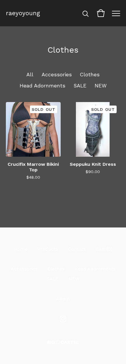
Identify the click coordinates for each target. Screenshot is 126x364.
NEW (101, 86)
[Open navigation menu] (116, 13)
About (63, 298)
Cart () (104, 249)
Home (21, 249)
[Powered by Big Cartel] (63, 342)
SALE (80, 86)
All (29, 74)
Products (48, 249)
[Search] (85, 13)
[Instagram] (63, 319)
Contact (77, 249)
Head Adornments (42, 86)
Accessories (57, 74)
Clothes (90, 74)
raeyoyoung (23, 13)
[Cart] (101, 13)
